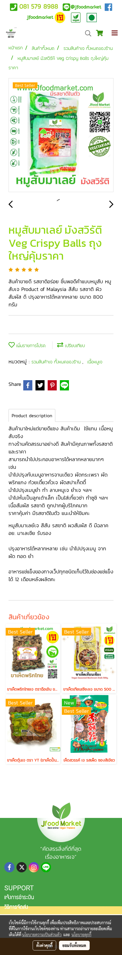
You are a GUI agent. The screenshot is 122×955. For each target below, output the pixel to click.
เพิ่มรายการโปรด (30, 346)
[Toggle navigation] (114, 33)
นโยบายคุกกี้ (81, 934)
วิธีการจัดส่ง (16, 907)
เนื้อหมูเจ (94, 362)
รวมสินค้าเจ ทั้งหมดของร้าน (56, 362)
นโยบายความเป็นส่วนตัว (42, 934)
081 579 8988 (38, 6)
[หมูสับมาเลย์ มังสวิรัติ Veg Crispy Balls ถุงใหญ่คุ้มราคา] (61, 135)
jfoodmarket (85, 7)
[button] (86, 33)
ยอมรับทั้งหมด (74, 945)
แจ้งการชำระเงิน (19, 898)
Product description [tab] (32, 415)
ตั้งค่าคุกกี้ (44, 945)
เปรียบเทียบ (74, 346)
